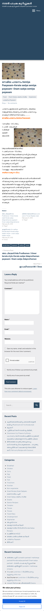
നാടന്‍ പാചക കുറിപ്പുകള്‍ (17, 3)
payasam (14, 245)
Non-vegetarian (12, 488)
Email (7, 329)
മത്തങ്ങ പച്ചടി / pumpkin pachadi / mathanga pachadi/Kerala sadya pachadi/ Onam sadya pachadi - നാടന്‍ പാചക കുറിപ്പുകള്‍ (23, 560)
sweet (27, 245)
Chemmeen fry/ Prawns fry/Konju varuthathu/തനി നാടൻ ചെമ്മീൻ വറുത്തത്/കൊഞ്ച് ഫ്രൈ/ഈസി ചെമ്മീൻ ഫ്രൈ (23, 436)
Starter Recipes (12, 502)
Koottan (10, 485)
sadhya (21, 245)
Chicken (10, 468)
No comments (12, 103)
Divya (4, 103)
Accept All (22, 601)
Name (7, 319)
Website (7, 339)
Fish (8, 480)
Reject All (22, 606)
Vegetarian (32, 97)
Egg (8, 474)
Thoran (9, 508)
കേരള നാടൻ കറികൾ (15, 525)
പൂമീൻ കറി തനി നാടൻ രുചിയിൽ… (20, 430)
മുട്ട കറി (10, 427)
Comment (8, 288)
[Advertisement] (22, 38)
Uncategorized (12, 517)
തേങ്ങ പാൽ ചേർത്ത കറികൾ (18, 536)
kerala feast (6, 245)
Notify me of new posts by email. (18, 375)
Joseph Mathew (12, 583)
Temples (10, 505)
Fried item (10, 483)
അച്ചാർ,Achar (12, 522)
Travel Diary (11, 514)
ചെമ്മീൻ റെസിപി (13, 534)
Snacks (9, 500)
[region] (22, 597)
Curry (9, 471)
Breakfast (10, 466)
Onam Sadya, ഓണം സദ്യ (18, 97)
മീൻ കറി (10, 542)
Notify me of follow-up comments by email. (22, 370)
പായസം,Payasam (9, 100)
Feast (5, 97)
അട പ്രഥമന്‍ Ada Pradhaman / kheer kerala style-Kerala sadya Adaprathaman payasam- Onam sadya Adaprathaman (10, 218)
